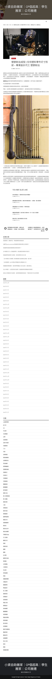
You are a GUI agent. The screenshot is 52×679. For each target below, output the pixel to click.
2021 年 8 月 (6, 315)
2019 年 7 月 (6, 390)
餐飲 (4, 647)
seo (4, 428)
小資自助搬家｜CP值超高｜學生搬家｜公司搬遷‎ (26, 9)
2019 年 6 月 (6, 394)
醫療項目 (5, 632)
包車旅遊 (5, 454)
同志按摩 (5, 463)
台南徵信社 (6, 460)
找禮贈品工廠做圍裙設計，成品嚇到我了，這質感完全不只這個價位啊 (36, 229)
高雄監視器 (6, 650)
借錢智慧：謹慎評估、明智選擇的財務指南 (13, 240)
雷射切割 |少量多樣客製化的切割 (19, 218)
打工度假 (5, 537)
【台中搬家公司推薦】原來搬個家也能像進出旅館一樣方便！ (17, 258)
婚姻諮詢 (5, 484)
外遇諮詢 (5, 481)
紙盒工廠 (5, 602)
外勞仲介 (5, 475)
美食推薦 (5, 608)
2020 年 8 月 (6, 344)
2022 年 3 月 (6, 300)
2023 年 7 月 (6, 290)
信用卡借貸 (6, 442)
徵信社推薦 (6, 531)
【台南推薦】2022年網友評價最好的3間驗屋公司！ (15, 262)
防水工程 (5, 641)
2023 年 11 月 (6, 283)
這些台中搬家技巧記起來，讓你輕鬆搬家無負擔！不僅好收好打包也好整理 (21, 273)
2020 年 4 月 (6, 358)
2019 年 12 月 (6, 372)
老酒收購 (5, 614)
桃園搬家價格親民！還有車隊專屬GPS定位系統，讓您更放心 (17, 266)
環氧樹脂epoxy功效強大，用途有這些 (21, 206)
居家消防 (5, 502)
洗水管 (4, 570)
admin (14, 68)
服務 (4, 549)
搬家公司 (5, 540)
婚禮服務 (5, 487)
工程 (4, 505)
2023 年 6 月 (6, 293)
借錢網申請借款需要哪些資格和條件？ (12, 248)
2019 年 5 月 (6, 398)
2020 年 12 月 (6, 333)
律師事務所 (6, 522)
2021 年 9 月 (6, 311)
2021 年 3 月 (6, 322)
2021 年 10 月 (6, 308)
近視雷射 (5, 626)
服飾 (4, 552)
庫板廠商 (5, 513)
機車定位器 (6, 558)
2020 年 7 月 (6, 347)
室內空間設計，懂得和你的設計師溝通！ (21, 194)
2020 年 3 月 (6, 362)
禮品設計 (5, 588)
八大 (4, 448)
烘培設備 (5, 573)
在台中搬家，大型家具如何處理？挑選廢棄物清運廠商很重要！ (18, 269)
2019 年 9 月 (6, 383)
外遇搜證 (5, 478)
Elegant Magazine (31, 677)
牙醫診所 (5, 582)
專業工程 (13, 58)
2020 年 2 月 (6, 365)
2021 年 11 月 (6, 304)
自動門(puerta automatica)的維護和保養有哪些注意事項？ (16, 244)
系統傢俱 (5, 599)
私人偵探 (5, 590)
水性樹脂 (5, 564)
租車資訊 (5, 593)
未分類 (4, 555)
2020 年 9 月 (6, 340)
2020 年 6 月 (6, 351)
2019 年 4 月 (6, 401)
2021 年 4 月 (6, 318)
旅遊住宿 (5, 546)
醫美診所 (5, 635)
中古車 (4, 431)
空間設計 (5, 596)
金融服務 (5, 638)
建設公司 (5, 519)
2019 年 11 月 (6, 376)
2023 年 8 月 (6, 286)
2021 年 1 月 (6, 329)
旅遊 (4, 543)
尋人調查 (5, 499)
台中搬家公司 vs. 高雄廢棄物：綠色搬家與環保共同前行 (16, 251)
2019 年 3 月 (6, 405)
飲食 (4, 644)
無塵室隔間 (6, 579)
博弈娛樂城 (6, 457)
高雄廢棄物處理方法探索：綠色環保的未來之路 (14, 255)
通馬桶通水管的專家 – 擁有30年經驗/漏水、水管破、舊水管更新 (26, 200)
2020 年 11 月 (6, 336)
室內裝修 (5, 490)
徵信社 (4, 525)
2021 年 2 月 (6, 326)
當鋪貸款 (5, 585)
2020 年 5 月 (6, 354)
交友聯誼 (5, 434)
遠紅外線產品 (6, 629)
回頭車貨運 (6, 469)
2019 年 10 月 (6, 380)
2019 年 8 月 (6, 387)
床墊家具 (5, 508)
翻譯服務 (5, 611)
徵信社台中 (6, 528)
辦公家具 (5, 623)
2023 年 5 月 (6, 297)
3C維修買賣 (6, 422)
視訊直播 (5, 620)
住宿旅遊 (5, 440)
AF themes (38, 677)
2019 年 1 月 (6, 412)
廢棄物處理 (6, 516)
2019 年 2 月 (6, 408)
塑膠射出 (5, 81)
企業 (4, 437)
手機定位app (6, 534)
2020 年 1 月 (6, 369)
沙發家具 (5, 567)
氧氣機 (4, 561)
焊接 (4, 576)
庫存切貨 (5, 511)
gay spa (4, 425)
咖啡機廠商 (6, 466)
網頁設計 (5, 605)
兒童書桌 (5, 445)
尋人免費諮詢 (6, 496)
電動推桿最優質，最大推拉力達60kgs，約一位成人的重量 (25, 212)
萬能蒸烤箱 (6, 617)
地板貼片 (5, 472)
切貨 (4, 451)
